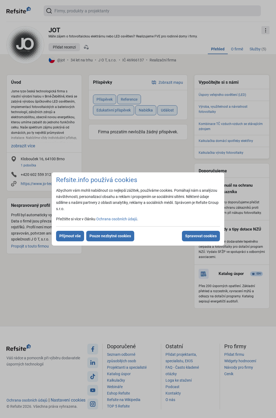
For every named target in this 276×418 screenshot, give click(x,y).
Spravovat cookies (201, 236)
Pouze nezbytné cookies (110, 236)
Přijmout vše (70, 236)
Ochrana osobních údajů (116, 219)
